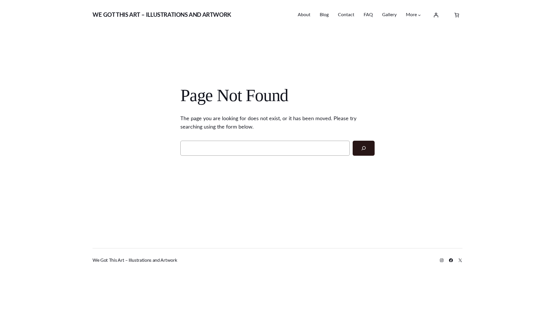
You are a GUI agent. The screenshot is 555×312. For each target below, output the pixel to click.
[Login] (436, 15)
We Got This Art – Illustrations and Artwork (161, 15)
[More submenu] (419, 15)
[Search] (364, 148)
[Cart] (456, 15)
